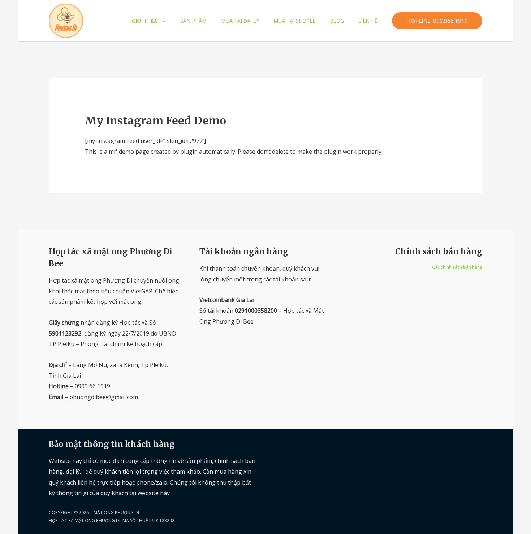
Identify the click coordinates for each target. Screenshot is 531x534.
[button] (162, 20)
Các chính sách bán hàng (457, 267)
